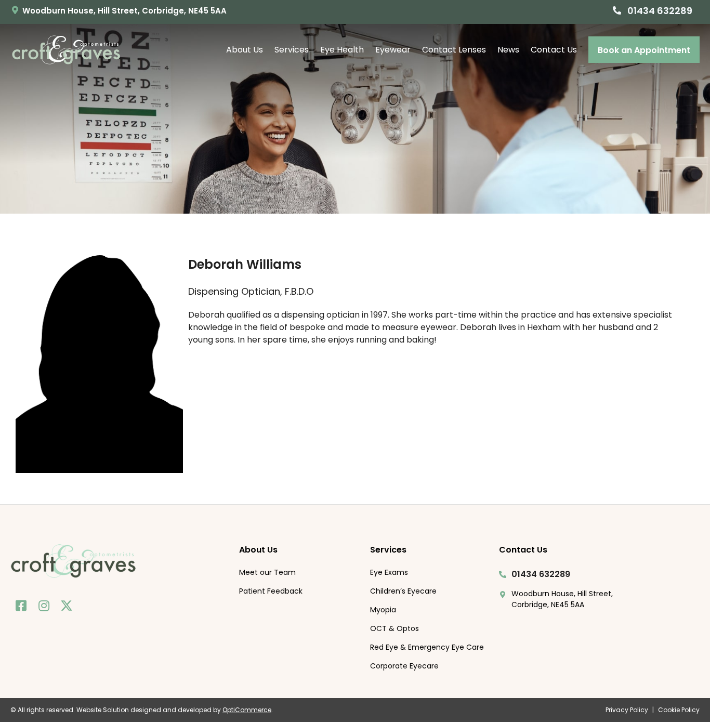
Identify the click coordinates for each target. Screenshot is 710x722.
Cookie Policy (679, 709)
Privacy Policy (627, 709)
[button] (652, 10)
